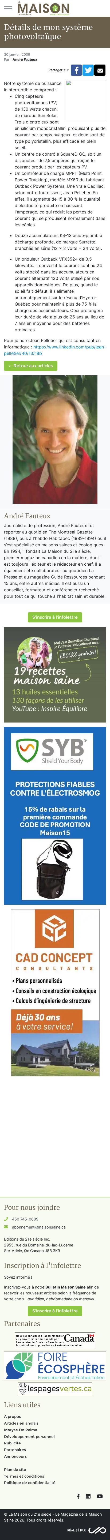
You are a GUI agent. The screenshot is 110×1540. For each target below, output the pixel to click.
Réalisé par (76, 1530)
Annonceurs (15, 1456)
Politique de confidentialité (30, 1482)
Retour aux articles (32, 365)
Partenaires (15, 1449)
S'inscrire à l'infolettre (55, 617)
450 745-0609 (25, 1219)
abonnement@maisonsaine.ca (39, 1227)
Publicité (12, 1443)
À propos (12, 1416)
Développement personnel (29, 1436)
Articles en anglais (21, 1423)
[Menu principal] (8, 8)
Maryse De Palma (20, 1430)
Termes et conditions (24, 1476)
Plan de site (15, 1469)
